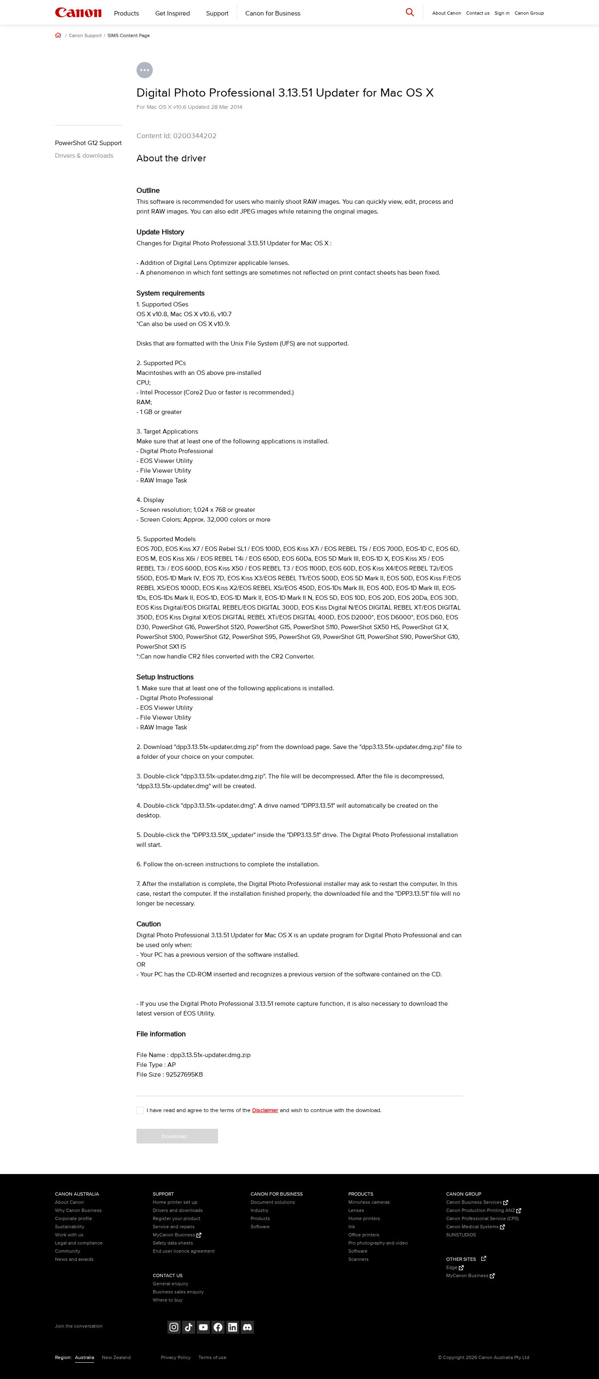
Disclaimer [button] (265, 1110)
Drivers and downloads (178, 1210)
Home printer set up (175, 1202)
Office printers (363, 1235)
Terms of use (212, 1358)
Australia (84, 1358)
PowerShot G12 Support (88, 143)
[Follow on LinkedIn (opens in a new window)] (232, 1328)
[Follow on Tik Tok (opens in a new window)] (188, 1328)
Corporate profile (73, 1219)
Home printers (364, 1219)
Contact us (478, 13)
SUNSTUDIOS (461, 1235)
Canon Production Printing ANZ (481, 1210)
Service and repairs (174, 1227)
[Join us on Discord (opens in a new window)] (247, 1328)
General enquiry (170, 1284)
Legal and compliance (79, 1243)
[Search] (410, 12)
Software (260, 1227)
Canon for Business (272, 13)
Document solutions (273, 1202)
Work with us (69, 1235)
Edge (452, 1267)
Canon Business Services (474, 1202)
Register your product (176, 1219)
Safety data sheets (173, 1243)
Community (67, 1251)
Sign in (502, 13)
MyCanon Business (174, 1235)
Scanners (358, 1259)
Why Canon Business (78, 1210)
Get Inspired (172, 13)
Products (126, 13)
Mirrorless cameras (369, 1202)
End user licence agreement (184, 1251)
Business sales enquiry (178, 1292)
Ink (351, 1227)
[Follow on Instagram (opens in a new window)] (174, 1328)
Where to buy (168, 1300)
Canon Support (85, 35)
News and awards (74, 1259)
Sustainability (69, 1227)
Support (217, 13)
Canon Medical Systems (473, 1227)
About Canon (69, 1202)
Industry (260, 1210)
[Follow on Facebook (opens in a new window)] (218, 1328)
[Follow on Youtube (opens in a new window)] (203, 1328)
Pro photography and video (378, 1243)
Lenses (356, 1210)
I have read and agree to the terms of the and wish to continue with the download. (264, 1110)
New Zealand (116, 1358)
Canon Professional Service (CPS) (482, 1219)
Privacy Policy (176, 1358)
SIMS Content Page (129, 35)
